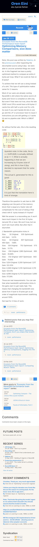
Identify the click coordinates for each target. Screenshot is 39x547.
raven (13, 312)
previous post (10, 63)
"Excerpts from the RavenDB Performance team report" (19, 386)
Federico (29, 60)
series (15, 33)
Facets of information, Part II (22, 405)
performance (20, 312)
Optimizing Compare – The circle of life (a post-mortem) (17, 395)
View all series (7, 470)
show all (7, 408)
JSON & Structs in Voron (21, 400)
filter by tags (9, 19)
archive (22, 19)
